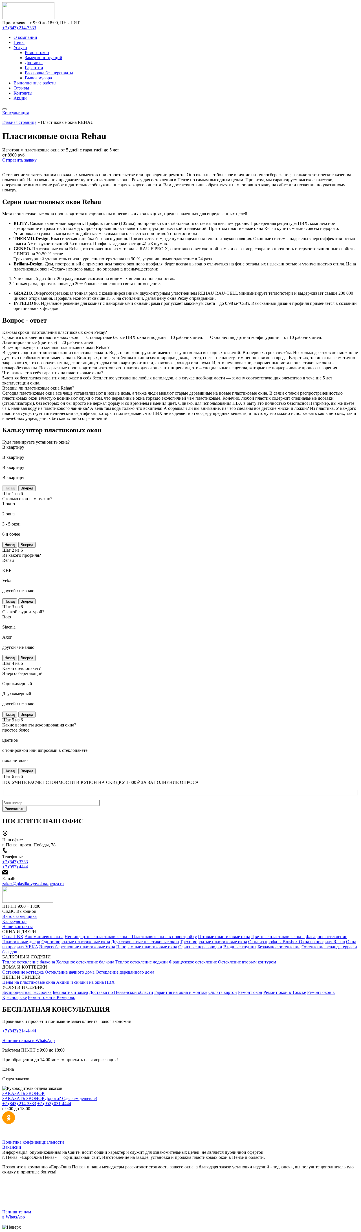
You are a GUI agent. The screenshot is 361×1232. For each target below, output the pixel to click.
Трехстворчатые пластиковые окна (213, 941)
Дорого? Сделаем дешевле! (71, 1098)
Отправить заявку (19, 160)
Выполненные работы (35, 83)
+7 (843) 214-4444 (19, 1030)
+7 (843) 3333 (15, 861)
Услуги (20, 47)
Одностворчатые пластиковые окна (75, 941)
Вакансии (11, 1147)
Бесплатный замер (70, 992)
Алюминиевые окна (44, 936)
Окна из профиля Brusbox (273, 941)
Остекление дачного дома (69, 972)
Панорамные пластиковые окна (146, 946)
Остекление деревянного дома (125, 972)
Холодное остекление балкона (85, 962)
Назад (10, 488)
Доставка (34, 62)
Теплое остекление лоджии (141, 962)
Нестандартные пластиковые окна (98, 936)
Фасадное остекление (326, 936)
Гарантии (34, 67)
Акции (20, 98)
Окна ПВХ (12, 936)
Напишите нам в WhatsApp (28, 1040)
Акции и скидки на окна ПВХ (85, 982)
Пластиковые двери (21, 941)
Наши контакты (17, 926)
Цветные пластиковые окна (278, 936)
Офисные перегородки (200, 946)
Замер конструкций (43, 57)
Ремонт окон (37, 52)
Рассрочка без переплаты (49, 72)
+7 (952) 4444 (15, 866)
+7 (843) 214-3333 (19, 27)
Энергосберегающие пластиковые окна (77, 946)
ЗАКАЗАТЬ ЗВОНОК (23, 1093)
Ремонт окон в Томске (284, 992)
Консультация (15, 112)
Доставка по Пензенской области (121, 992)
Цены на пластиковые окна (28, 982)
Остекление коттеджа (23, 972)
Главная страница (19, 122)
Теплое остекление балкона (28, 962)
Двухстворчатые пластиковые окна (145, 941)
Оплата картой (222, 992)
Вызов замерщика (19, 916)
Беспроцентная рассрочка (27, 992)
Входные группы (239, 946)
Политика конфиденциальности (33, 1142)
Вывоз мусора (38, 77)
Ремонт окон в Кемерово (51, 997)
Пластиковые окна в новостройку (164, 936)
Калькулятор (14, 921)
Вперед (27, 488)
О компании (25, 37)
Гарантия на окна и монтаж (180, 992)
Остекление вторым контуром (247, 962)
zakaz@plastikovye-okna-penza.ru (33, 883)
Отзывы (21, 88)
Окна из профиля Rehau (322, 941)
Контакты (23, 93)
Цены (19, 42)
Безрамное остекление (278, 946)
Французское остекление (193, 962)
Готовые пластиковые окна (224, 936)
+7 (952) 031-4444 (54, 1103)
